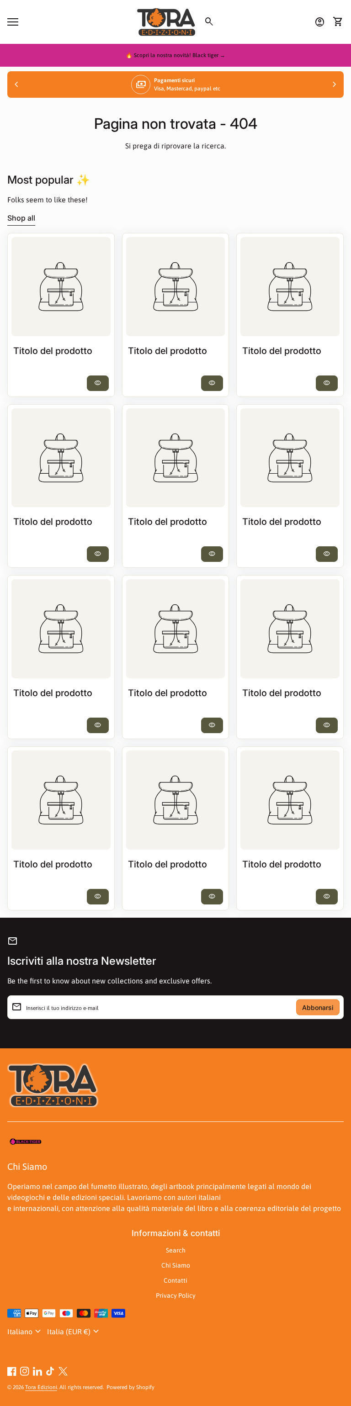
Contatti (175, 1280)
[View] (61, 286)
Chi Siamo (175, 1265)
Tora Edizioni (41, 1387)
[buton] (25, 1331)
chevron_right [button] (334, 84)
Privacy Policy (176, 1295)
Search (176, 1250)
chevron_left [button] (16, 84)
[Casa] (166, 21)
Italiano (25, 1331)
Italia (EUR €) (74, 1331)
